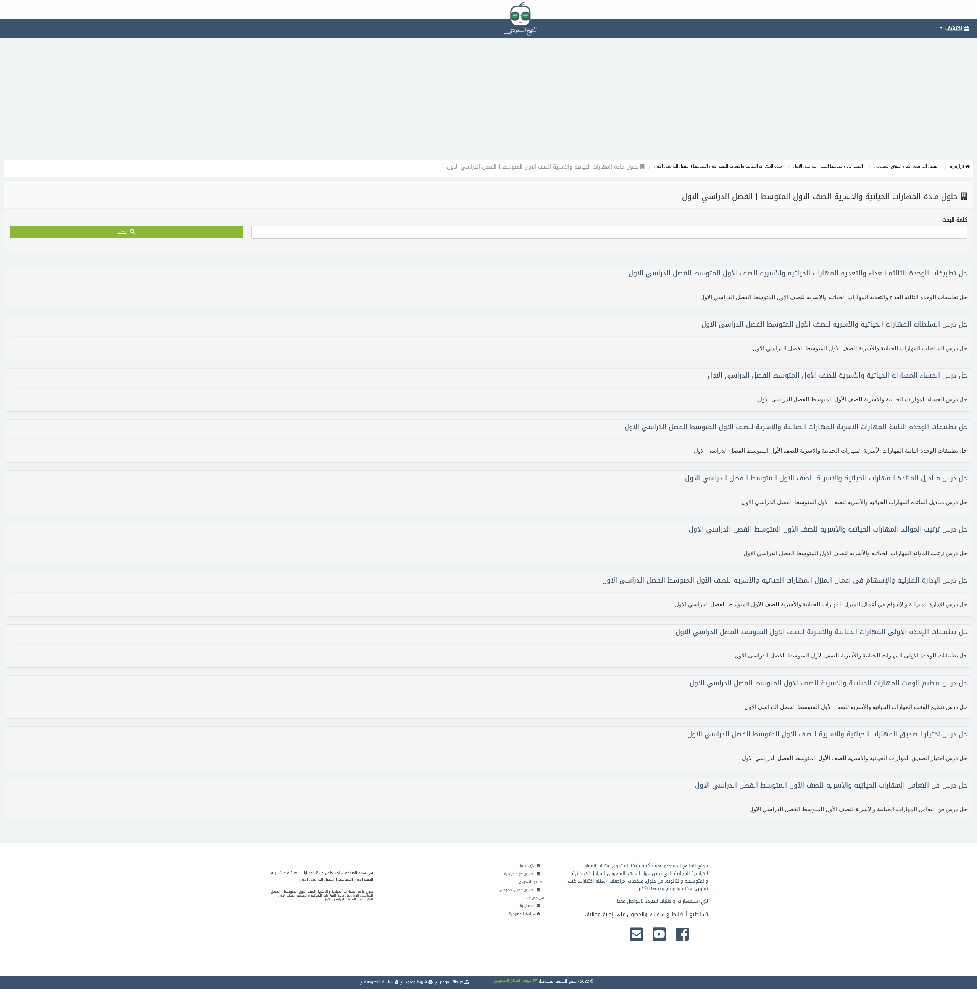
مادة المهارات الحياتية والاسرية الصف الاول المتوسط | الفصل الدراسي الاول (718, 166)
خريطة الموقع (451, 982)
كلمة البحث (954, 220)
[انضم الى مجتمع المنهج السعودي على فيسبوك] (682, 934)
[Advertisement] (488, 103)
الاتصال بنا (528, 905)
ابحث (124, 232)
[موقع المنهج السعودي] (488, 9)
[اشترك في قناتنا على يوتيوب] (659, 934)
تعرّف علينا (528, 865)
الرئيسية (957, 166)
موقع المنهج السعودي (513, 980)
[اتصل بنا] (636, 934)
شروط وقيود (416, 982)
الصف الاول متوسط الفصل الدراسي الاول (828, 166)
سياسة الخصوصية (523, 913)
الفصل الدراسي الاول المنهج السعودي (906, 166)
